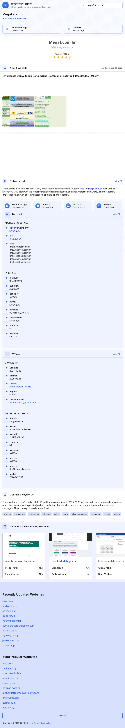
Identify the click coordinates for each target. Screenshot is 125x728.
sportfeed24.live (11, 673)
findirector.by (10, 606)
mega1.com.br (95, 188)
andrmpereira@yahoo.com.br (24, 402)
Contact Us (63, 715)
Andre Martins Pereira (20, 386)
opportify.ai (8, 615)
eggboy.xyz (9, 707)
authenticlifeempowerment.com (20, 692)
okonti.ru (7, 601)
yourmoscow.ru (11, 620)
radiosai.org (9, 668)
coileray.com (9, 683)
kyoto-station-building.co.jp (18, 625)
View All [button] (118, 181)
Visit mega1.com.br (12, 18)
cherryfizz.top (10, 697)
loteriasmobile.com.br (111, 561)
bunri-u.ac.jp (9, 630)
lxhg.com (7, 663)
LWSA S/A (14, 230)
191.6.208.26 (15, 238)
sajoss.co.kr (9, 610)
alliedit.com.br (10, 678)
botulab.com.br (11, 687)
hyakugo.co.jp (10, 635)
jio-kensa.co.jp (10, 640)
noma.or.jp (8, 645)
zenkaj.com (9, 702)
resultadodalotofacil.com (20, 561)
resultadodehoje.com (64, 561)
